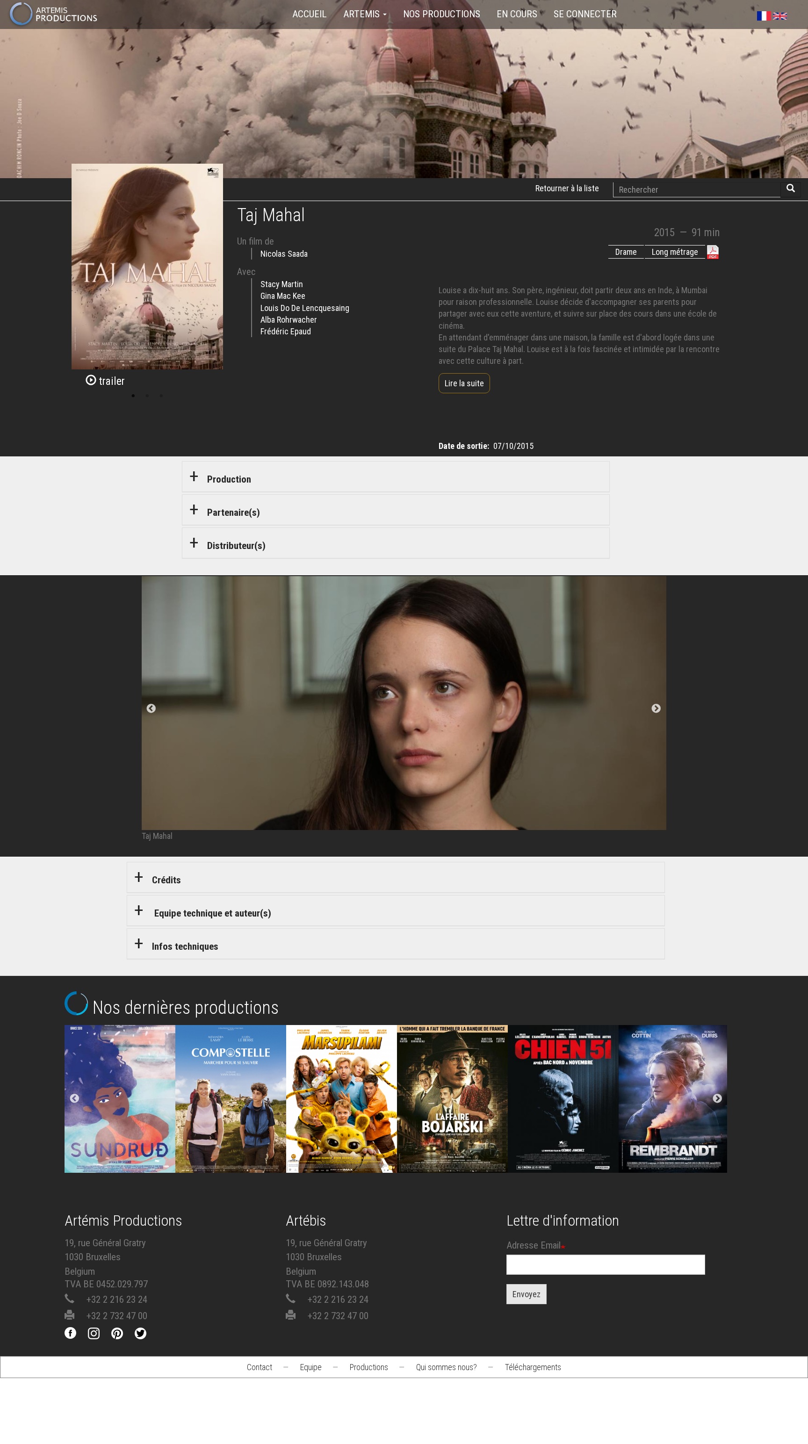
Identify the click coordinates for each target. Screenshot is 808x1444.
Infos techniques (185, 946)
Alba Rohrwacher (288, 320)
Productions (369, 1367)
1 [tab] (133, 396)
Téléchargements (533, 1367)
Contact (259, 1367)
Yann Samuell (231, 1141)
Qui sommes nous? (446, 1367)
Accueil (309, 14)
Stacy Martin (281, 284)
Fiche (127, 1079)
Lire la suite (464, 383)
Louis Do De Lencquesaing (304, 308)
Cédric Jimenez (563, 1141)
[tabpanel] (404, 709)
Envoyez (526, 1294)
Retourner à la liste (567, 188)
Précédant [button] (151, 709)
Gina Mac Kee (282, 296)
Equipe (311, 1367)
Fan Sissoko (120, 1115)
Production (229, 479)
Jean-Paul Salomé (452, 1141)
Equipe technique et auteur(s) (211, 913)
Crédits (166, 880)
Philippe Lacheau (341, 1141)
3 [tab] (161, 396)
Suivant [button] (656, 709)
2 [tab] (147, 396)
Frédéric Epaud (285, 331)
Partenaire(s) (233, 512)
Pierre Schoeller (674, 1141)
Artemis (362, 14)
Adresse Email (533, 1245)
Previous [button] (74, 1099)
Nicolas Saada (284, 254)
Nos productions (441, 14)
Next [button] (717, 1099)
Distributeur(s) (236, 545)
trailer (110, 381)
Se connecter (585, 14)
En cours (517, 14)
